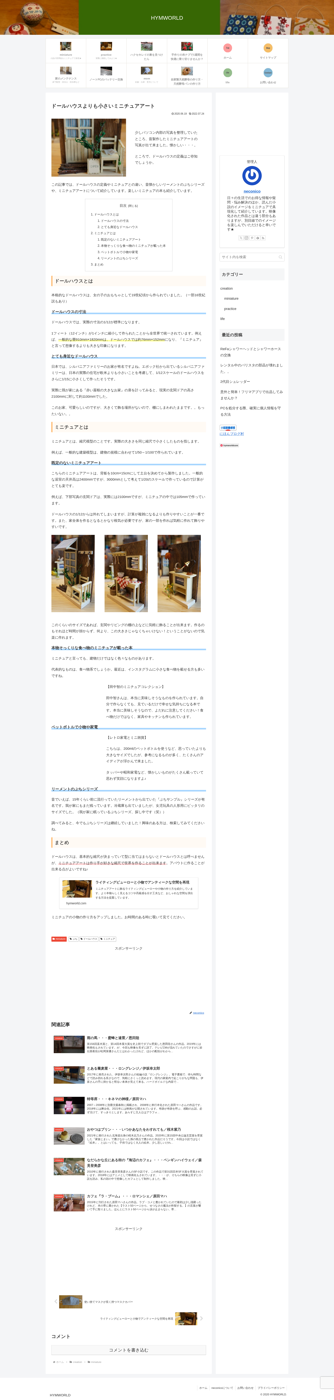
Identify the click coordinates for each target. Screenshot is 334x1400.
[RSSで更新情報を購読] (263, 237)
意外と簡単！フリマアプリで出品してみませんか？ (251, 395)
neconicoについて (222, 1387)
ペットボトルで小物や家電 (119, 252)
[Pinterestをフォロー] (252, 237)
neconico (252, 191)
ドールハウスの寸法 (115, 220)
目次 (123, 206)
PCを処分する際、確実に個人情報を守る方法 (250, 411)
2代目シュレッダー (235, 382)
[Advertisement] (128, 978)
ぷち (75, 939)
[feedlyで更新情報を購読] (257, 237)
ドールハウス (90, 939)
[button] (280, 257)
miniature (61, 939)
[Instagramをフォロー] (246, 237)
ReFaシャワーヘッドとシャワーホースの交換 (250, 352)
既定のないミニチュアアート (121, 239)
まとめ (98, 264)
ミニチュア (109, 939)
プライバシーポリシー (271, 1387)
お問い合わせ (245, 1387)
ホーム (203, 1387)
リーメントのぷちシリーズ (119, 258)
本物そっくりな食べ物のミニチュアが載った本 (133, 245)
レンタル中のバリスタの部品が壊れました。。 (251, 368)
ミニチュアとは (105, 233)
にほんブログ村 (232, 434)
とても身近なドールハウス (119, 227)
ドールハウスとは (106, 214)
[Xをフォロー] (241, 237)
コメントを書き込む (129, 1350)
